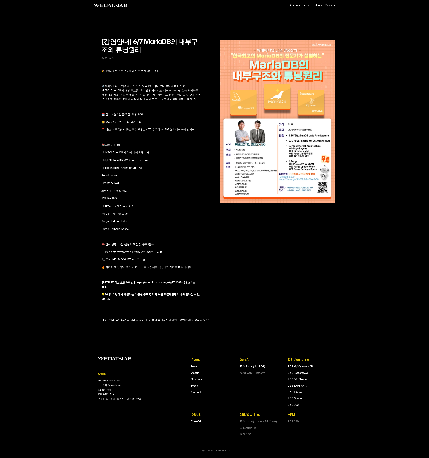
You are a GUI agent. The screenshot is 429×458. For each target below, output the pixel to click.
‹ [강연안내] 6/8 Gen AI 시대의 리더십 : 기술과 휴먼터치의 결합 (139, 320)
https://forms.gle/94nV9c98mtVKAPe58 (137, 252)
